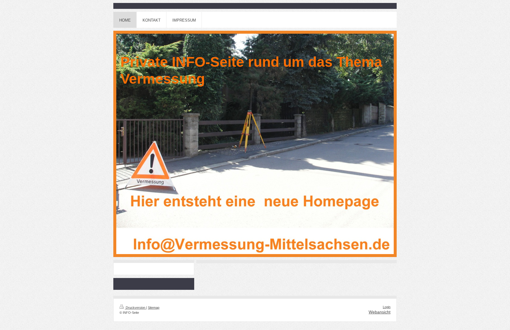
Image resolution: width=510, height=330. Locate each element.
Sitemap (153, 307)
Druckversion (135, 307)
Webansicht (379, 312)
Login (386, 307)
